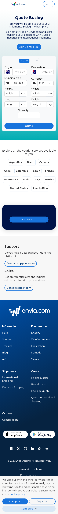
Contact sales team (19, 287)
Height (14, 91)
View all (35, 359)
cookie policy (17, 494)
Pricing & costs (39, 377)
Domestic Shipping (13, 387)
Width (41, 91)
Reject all (42, 501)
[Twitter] (18, 449)
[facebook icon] (11, 449)
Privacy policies (29, 475)
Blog (5, 352)
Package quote (40, 391)
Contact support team (21, 263)
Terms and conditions (29, 469)
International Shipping (10, 379)
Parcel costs (38, 384)
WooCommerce (40, 339)
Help (5, 333)
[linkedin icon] (32, 449)
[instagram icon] (25, 449)
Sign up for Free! (29, 47)
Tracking (7, 346)
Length (14, 102)
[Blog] (40, 449)
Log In (48, 4)
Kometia (36, 352)
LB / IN (35, 60)
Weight (41, 102)
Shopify (35, 333)
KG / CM (24, 60)
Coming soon (10, 419)
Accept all (15, 501)
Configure (27, 508)
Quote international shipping (43, 399)
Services (7, 339)
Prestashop (38, 346)
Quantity (23, 110)
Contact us (29, 219)
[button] (8, 72)
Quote (29, 126)
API (4, 359)
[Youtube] (47, 449)
